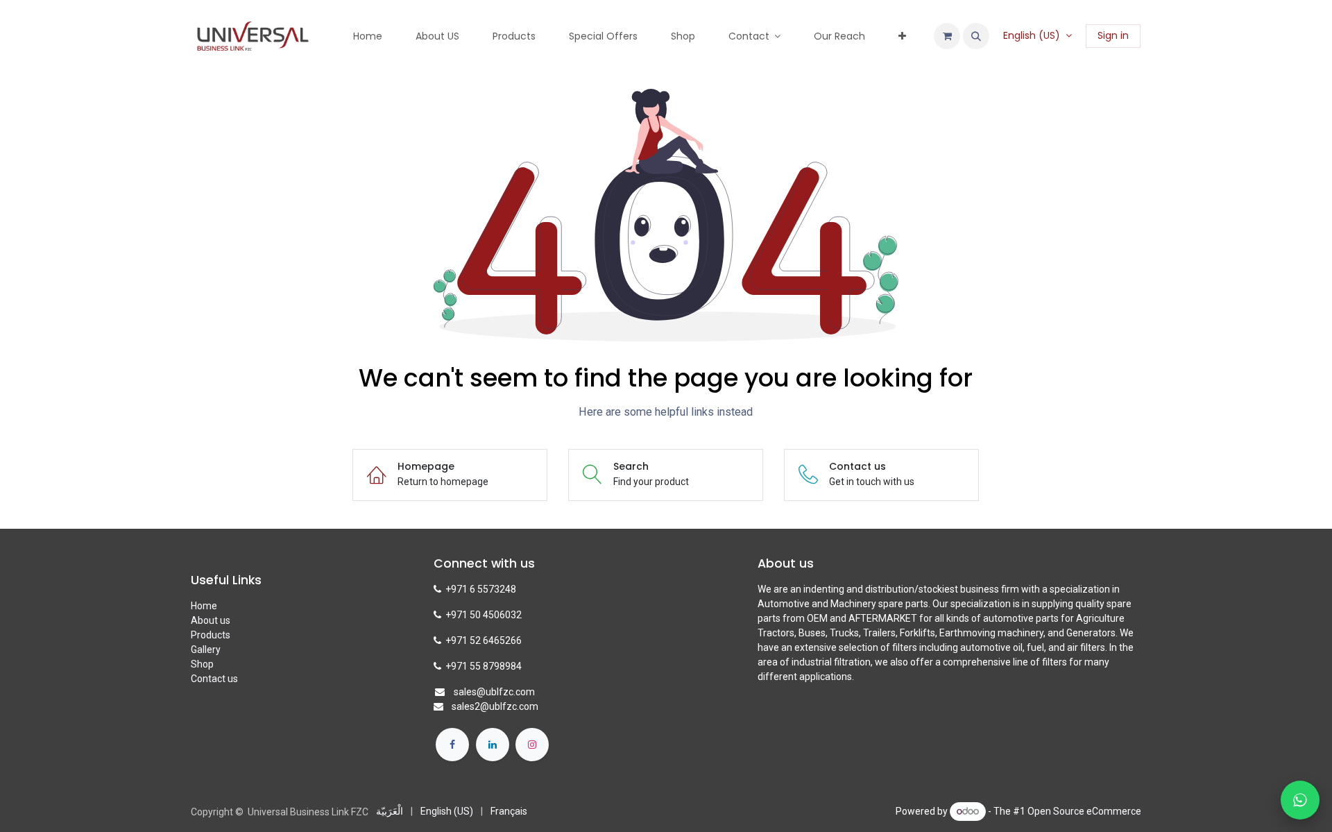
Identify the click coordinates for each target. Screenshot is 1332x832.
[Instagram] (532, 744)
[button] (976, 36)
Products (210, 634)
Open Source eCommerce (1084, 811)
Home (204, 605)
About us (210, 620)
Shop (202, 664)
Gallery (206, 649)
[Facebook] (452, 744)
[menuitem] (367, 36)
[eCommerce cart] (947, 36)
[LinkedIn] (492, 744)
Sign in (1113, 35)
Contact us (214, 678)
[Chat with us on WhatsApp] (1300, 800)
